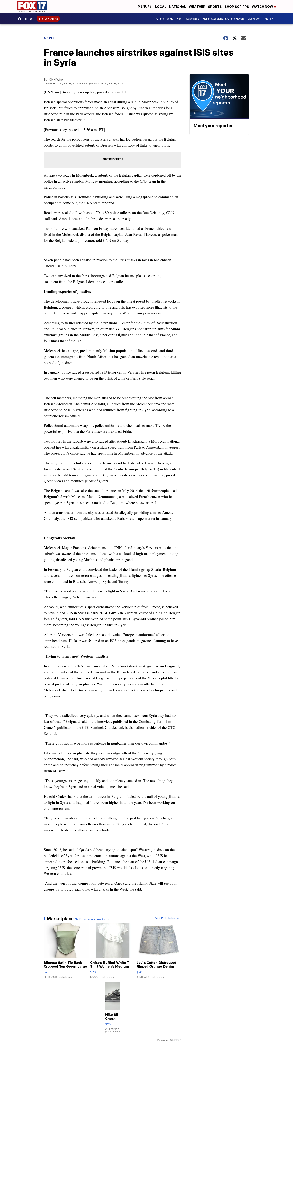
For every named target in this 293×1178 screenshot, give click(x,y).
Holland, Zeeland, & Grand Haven (223, 19)
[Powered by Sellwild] (175, 1040)
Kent (179, 19)
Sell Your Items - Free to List (92, 919)
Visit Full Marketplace (168, 918)
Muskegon (253, 19)
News (49, 38)
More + (269, 19)
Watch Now (263, 7)
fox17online (20, 19)
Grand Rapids (164, 19)
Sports (215, 7)
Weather (197, 7)
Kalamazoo (192, 19)
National (177, 7)
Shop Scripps (237, 7)
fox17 (32, 19)
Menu (143, 6)
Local (160, 7)
